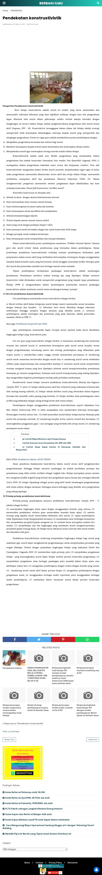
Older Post (92, 740)
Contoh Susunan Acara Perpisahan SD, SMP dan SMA (46, 443)
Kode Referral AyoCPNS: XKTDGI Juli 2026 (27, 798)
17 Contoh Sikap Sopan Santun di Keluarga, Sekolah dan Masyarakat (51, 448)
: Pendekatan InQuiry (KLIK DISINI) (34, 459)
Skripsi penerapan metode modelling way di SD (88, 670)
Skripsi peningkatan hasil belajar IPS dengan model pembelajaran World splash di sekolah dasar (88, 710)
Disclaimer (73, 863)
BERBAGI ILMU (51, 3)
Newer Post (9, 740)
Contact (39, 863)
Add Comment (32, 24)
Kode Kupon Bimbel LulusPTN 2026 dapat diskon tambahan (37, 819)
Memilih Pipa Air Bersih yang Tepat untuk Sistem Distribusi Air (38, 834)
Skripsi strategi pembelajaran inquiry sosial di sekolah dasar (38, 707)
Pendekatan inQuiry (12, 668)
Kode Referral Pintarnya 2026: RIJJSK (25, 792)
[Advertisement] (51, 47)
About (27, 863)
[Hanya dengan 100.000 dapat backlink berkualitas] (22, 779)
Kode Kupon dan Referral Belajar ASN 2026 (28, 814)
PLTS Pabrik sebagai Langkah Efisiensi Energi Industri (34, 808)
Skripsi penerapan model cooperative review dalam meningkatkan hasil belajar (12, 710)
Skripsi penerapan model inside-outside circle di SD (62, 707)
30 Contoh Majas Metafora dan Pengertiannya (44, 439)
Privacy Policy (55, 863)
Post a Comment (11, 731)
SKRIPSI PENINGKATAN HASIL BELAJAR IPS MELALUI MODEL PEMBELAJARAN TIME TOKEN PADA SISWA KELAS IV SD (37, 674)
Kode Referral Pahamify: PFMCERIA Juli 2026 (29, 803)
